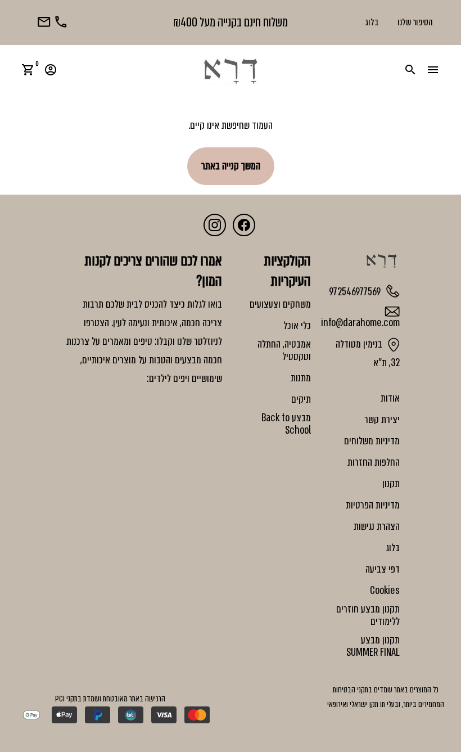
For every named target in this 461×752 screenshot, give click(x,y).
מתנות (301, 378)
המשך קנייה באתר (230, 166)
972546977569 (356, 291)
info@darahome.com (360, 322)
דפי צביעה (382, 569)
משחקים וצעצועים (280, 304)
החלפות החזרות (373, 462)
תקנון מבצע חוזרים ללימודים (368, 615)
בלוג (372, 22)
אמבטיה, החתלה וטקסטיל (284, 350)
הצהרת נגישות (377, 526)
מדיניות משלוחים (372, 441)
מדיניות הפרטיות (373, 505)
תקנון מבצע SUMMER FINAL (373, 646)
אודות (390, 398)
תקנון (391, 484)
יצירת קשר (382, 419)
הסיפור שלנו (415, 22)
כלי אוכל (297, 325)
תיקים (301, 399)
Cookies (385, 590)
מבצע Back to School (286, 424)
